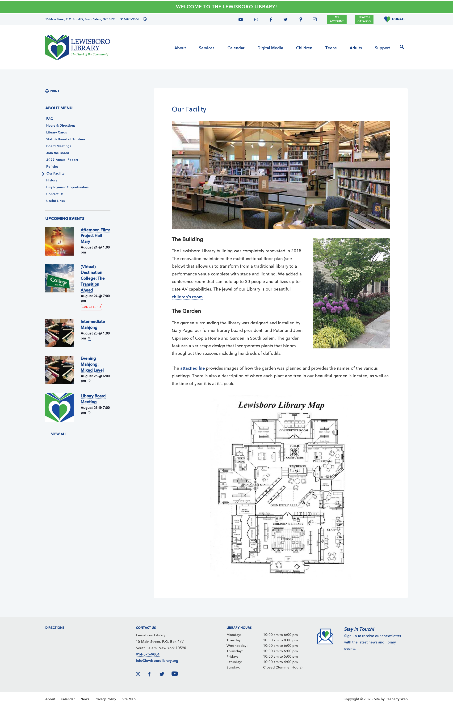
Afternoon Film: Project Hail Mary (95, 236)
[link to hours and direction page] (144, 19)
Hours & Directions (60, 125)
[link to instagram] (141, 675)
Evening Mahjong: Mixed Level (92, 365)
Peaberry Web (397, 699)
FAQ (49, 118)
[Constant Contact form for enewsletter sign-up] (316, 20)
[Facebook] (269, 20)
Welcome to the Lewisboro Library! (226, 7)
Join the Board (57, 153)
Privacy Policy (105, 699)
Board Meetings (58, 146)
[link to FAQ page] (302, 20)
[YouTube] (242, 20)
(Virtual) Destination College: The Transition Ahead (93, 278)
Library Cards (56, 132)
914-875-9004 (147, 654)
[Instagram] (255, 20)
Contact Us (54, 194)
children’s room (187, 297)
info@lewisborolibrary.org (157, 661)
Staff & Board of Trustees (65, 139)
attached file (192, 368)
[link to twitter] (164, 675)
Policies (52, 166)
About (50, 699)
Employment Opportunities (67, 187)
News (84, 699)
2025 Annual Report (62, 160)
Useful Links (55, 201)
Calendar (68, 699)
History (51, 180)
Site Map (129, 699)
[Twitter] (284, 20)
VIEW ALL (58, 434)
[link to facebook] (153, 675)
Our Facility (55, 173)
